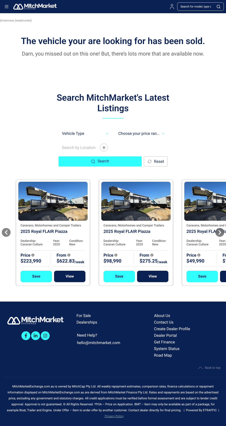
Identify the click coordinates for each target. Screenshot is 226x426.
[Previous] (6, 232)
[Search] (219, 6)
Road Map (163, 355)
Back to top (212, 368)
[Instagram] (45, 335)
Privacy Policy (114, 416)
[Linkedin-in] (35, 335)
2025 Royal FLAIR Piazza (44, 231)
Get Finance (164, 342)
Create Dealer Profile (172, 329)
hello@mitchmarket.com (98, 343)
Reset (159, 161)
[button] (36, 276)
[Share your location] (104, 148)
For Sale (83, 315)
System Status (167, 348)
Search (103, 161)
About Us (162, 315)
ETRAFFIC (210, 410)
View (70, 276)
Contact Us (163, 322)
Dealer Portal (165, 335)
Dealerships (86, 322)
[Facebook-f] (25, 335)
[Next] (219, 232)
